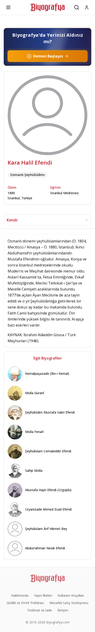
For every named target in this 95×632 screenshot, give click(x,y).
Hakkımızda (19, 595)
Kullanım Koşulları (71, 595)
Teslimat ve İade (39, 610)
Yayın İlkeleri (43, 595)
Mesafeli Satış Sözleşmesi (68, 603)
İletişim (62, 610)
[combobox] (47, 220)
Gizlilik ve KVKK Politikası (25, 603)
